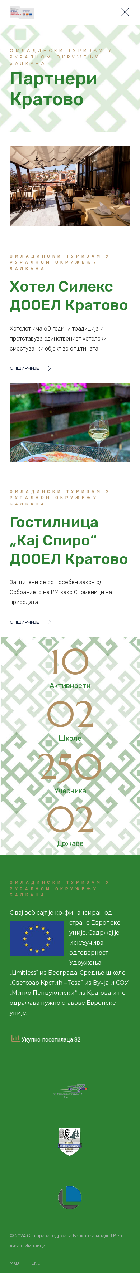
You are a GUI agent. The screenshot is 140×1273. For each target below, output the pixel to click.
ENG (36, 1263)
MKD (14, 1263)
